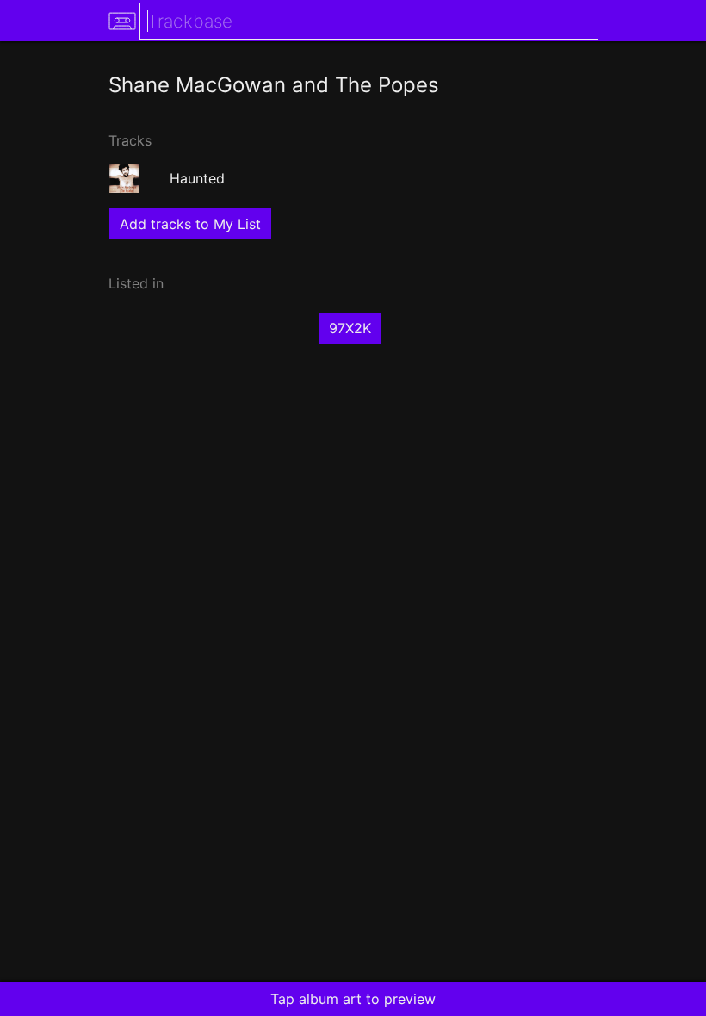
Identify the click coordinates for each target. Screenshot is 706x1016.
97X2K (350, 328)
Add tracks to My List (190, 223)
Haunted (197, 178)
